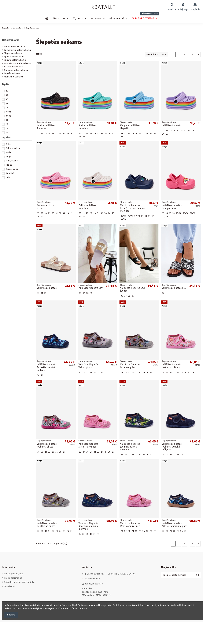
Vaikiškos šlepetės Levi (90, 288)
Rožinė (9, 165)
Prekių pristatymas (13, 573)
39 (7, 107)
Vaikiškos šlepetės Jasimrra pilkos (130, 366)
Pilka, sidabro (12, 161)
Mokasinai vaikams (13, 76)
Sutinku (11, 614)
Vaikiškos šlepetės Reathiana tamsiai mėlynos (88, 526)
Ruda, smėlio (12, 169)
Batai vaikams (10, 40)
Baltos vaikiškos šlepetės (87, 207)
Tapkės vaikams (12, 73)
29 (7, 128)
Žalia (8, 177)
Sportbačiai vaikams (14, 56)
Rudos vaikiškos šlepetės (87, 127)
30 (7, 132)
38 (7, 103)
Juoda (8, 152)
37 (7, 99)
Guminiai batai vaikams (16, 70)
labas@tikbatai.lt (94, 583)
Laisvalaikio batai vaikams (17, 50)
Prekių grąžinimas (13, 578)
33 (7, 120)
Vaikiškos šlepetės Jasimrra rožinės (172, 366)
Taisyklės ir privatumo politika (19, 582)
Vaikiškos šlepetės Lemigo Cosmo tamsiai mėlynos (132, 208)
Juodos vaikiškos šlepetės (46, 127)
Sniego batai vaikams (15, 60)
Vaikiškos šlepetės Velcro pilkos (88, 366)
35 (7, 91)
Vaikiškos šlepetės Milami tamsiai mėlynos (174, 524)
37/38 (8, 116)
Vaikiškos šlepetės (172, 125)
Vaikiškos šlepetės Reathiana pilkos (47, 524)
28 (7, 124)
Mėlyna (9, 156)
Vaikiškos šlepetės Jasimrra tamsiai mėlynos (130, 446)
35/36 (8, 112)
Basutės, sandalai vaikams (17, 63)
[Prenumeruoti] (197, 575)
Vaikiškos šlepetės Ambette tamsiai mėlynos (47, 367)
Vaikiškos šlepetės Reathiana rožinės (130, 524)
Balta (8, 144)
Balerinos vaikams (13, 66)
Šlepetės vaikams (13, 53)
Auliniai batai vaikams (15, 46)
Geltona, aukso (13, 148)
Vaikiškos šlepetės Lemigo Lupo (172, 207)
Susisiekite (9, 586)
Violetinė (10, 173)
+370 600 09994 (92, 578)
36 (7, 95)
